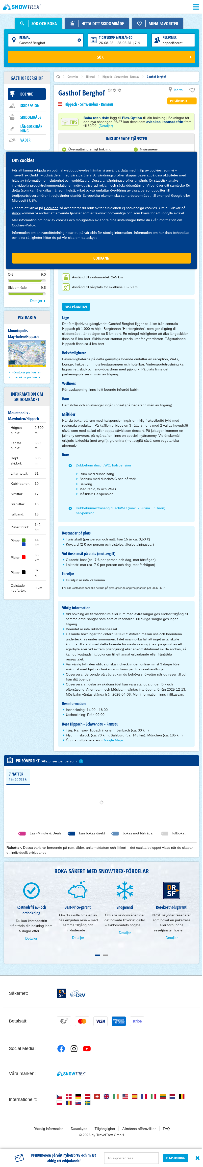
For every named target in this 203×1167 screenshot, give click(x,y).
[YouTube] (86, 1048)
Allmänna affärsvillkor (139, 1129)
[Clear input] (79, 40)
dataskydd (89, 238)
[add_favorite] (192, 91)
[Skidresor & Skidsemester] (22, 7)
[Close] (197, 1158)
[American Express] (119, 1021)
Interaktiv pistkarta (26, 377)
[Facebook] (61, 1048)
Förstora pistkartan (26, 372)
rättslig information (117, 233)
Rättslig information (48, 1129)
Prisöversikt (179, 100)
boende (26, 94)
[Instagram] (74, 1048)
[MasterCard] (82, 1021)
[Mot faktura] (64, 1021)
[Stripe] (137, 1021)
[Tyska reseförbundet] (77, 993)
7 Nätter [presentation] (18, 776)
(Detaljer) (106, 126)
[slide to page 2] (105, 955)
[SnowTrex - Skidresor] (71, 1073)
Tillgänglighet (105, 1129)
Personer (170, 37)
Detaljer (36, 301)
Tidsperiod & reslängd (115, 37)
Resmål (24, 37)
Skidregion (30, 105)
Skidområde (30, 117)
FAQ (166, 1129)
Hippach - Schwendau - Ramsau (89, 104)
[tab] (18, 776)
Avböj (16, 213)
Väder (25, 140)
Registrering (175, 1158)
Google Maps (113, 740)
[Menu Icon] (196, 7)
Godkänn (51, 208)
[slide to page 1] (97, 955)
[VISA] (100, 1021)
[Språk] (59, 1096)
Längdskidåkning (31, 129)
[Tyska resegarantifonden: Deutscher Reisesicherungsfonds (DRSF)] (61, 993)
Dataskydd (79, 1129)
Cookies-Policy (23, 225)
